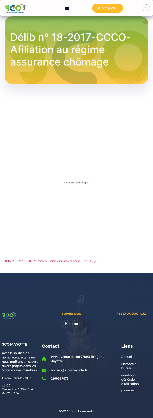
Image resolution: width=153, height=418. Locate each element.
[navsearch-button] (146, 8)
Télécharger (91, 261)
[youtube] (76, 323)
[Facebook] (66, 323)
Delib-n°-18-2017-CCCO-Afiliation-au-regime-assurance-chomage (42, 261)
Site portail (109, 8)
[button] (67, 8)
